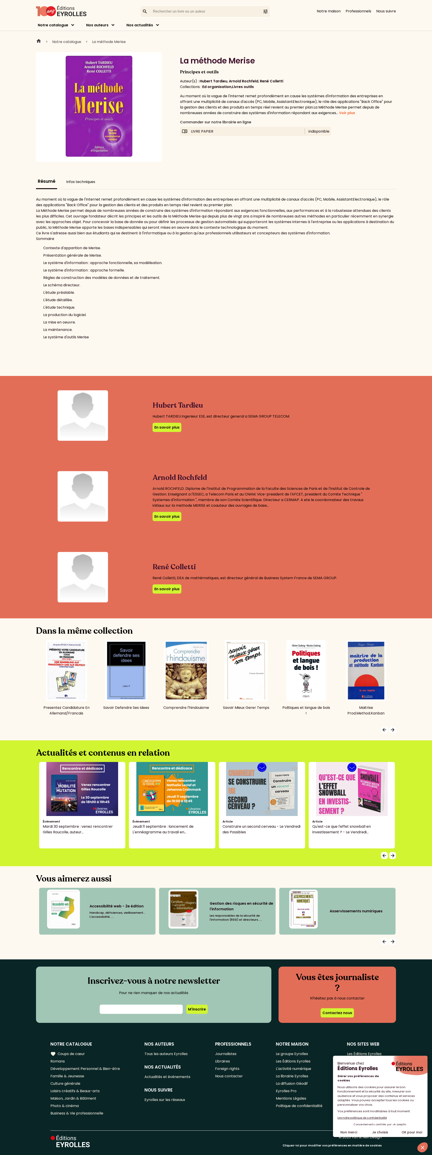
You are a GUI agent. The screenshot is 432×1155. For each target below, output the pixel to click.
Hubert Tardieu (213, 81)
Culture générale (65, 1083)
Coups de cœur (67, 1054)
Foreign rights (227, 1068)
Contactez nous (337, 1012)
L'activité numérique (293, 1068)
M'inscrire (197, 1009)
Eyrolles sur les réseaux (164, 1099)
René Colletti (271, 81)
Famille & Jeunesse (67, 1076)
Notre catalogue (53, 25)
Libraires (222, 1061)
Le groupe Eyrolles (292, 1053)
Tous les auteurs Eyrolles (166, 1053)
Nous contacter (229, 1076)
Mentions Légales (291, 1098)
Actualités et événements (167, 1076)
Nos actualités (139, 25)
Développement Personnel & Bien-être (85, 1068)
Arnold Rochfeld (243, 81)
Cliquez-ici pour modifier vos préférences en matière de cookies (332, 1145)
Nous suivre (386, 11)
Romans (57, 1061)
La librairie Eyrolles (292, 1076)
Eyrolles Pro (286, 1091)
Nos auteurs (97, 25)
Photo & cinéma (64, 1105)
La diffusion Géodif (292, 1083)
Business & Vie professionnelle (76, 1113)
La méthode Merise (109, 41)
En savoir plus (167, 427)
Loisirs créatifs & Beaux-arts (75, 1091)
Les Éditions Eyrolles (293, 1061)
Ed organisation (216, 86)
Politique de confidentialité (299, 1105)
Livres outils (243, 86)
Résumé (46, 181)
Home (38, 41)
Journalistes (225, 1053)
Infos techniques (80, 181)
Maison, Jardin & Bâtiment (73, 1098)
